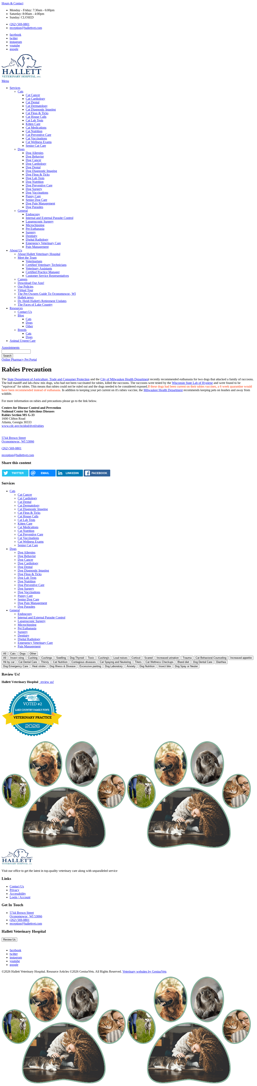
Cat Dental (32, 102)
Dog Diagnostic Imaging (41, 171)
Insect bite (165, 666)
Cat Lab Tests (34, 120)
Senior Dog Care (36, 200)
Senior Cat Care (36, 145)
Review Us (9, 939)
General (23, 210)
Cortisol (136, 657)
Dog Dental (33, 167)
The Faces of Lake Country (35, 304)
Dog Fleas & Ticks (38, 174)
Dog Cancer (33, 160)
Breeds (22, 330)
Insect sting (17, 657)
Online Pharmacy (13, 359)
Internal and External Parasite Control (49, 218)
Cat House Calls (36, 116)
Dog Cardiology (36, 163)
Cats (20, 91)
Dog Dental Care (202, 662)
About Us (16, 250)
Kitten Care (33, 124)
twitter (14, 38)
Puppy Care (33, 196)
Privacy (14, 890)
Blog (21, 315)
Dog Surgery (34, 189)
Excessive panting (90, 666)
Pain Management (37, 246)
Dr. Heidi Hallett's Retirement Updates (42, 301)
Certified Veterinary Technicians (46, 265)
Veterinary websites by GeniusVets (144, 971)
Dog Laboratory (114, 666)
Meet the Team (27, 257)
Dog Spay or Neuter (186, 666)
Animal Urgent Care (23, 340)
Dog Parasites (34, 207)
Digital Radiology (37, 239)
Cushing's (103, 657)
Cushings (46, 657)
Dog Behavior (35, 156)
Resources (16, 308)
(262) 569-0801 (20, 24)
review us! (47, 682)
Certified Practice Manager (43, 272)
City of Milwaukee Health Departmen (124, 379)
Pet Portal (30, 359)
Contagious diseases (83, 662)
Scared (148, 657)
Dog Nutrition (35, 181)
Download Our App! (31, 283)
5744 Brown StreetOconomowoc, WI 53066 (26, 914)
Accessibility (18, 893)
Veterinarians (34, 261)
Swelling (61, 657)
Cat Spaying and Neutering (115, 662)
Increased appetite (241, 657)
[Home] (22, 77)
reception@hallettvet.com (26, 28)
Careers (22, 279)
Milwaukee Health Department (163, 390)
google (14, 49)
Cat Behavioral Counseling (211, 657)
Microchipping (35, 225)
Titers (138, 662)
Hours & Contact (12, 3)
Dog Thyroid (77, 657)
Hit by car (8, 662)
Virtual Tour (25, 290)
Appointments (10, 347)
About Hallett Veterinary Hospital (39, 254)
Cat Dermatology (37, 106)
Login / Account (20, 897)
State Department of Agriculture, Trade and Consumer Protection (48, 379)
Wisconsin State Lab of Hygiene (192, 383)
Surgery (31, 232)
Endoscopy (33, 214)
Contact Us (25, 311)
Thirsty (45, 662)
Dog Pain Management (40, 203)
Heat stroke (39, 666)
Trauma (187, 657)
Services (15, 88)
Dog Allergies (34, 153)
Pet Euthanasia (35, 228)
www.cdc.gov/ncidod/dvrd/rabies (23, 425)
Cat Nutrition (34, 131)
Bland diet (183, 662)
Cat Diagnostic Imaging (41, 109)
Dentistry (31, 236)
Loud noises (120, 657)
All (4, 653)
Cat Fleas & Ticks (37, 113)
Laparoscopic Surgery (40, 221)
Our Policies (25, 286)
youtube (15, 45)
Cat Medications (36, 127)
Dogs (21, 149)
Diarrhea (221, 662)
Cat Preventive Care (38, 134)
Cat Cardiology (35, 98)
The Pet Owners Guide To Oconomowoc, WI (47, 293)
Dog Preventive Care (39, 185)
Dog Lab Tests (35, 178)
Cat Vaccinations (36, 138)
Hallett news (26, 297)
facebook (15, 34)
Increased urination (168, 657)
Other (29, 326)
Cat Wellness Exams (39, 142)
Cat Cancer (33, 95)
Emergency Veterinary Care (43, 243)
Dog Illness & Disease (62, 666)
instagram (16, 42)
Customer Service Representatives (47, 275)
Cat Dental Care (27, 662)
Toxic (91, 657)
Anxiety (131, 666)
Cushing (32, 657)
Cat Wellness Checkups (159, 662)
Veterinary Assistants (39, 268)
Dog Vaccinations (37, 192)
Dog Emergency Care (15, 666)
